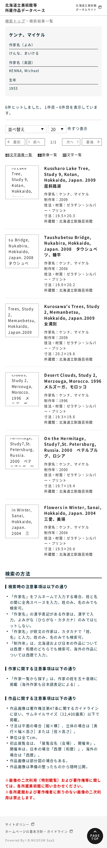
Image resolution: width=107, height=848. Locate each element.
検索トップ (15, 20)
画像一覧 (49, 154)
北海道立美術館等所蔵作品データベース (25, 7)
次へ (70, 141)
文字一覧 (74, 154)
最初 (17, 141)
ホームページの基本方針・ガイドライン (36, 831)
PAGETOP (95, 837)
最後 (90, 141)
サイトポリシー (17, 824)
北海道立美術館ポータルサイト (86, 7)
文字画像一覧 (21, 154)
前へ (37, 141)
